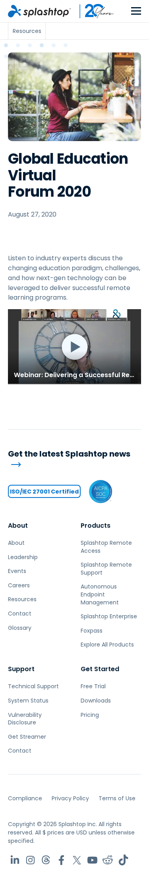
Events (17, 571)
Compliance (25, 798)
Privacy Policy (70, 798)
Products (95, 525)
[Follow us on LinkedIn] (15, 860)
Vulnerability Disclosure (25, 719)
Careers (19, 585)
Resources (22, 599)
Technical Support (33, 686)
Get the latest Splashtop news (69, 454)
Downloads (96, 701)
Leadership (23, 557)
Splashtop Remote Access (106, 547)
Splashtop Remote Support (106, 569)
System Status (28, 701)
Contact (19, 614)
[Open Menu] (136, 11)
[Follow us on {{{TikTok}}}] (123, 860)
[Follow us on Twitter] (77, 860)
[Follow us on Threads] (46, 860)
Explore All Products (107, 645)
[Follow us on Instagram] (30, 860)
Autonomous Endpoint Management (100, 594)
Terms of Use (117, 798)
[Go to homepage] (39, 11)
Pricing (90, 715)
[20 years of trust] (92, 11)
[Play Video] (74, 346)
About (18, 525)
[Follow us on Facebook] (61, 860)
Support (21, 669)
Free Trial (93, 686)
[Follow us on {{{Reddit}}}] (108, 860)
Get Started (100, 669)
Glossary (19, 628)
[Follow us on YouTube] (92, 860)
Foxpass (92, 631)
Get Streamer (27, 737)
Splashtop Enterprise (109, 616)
